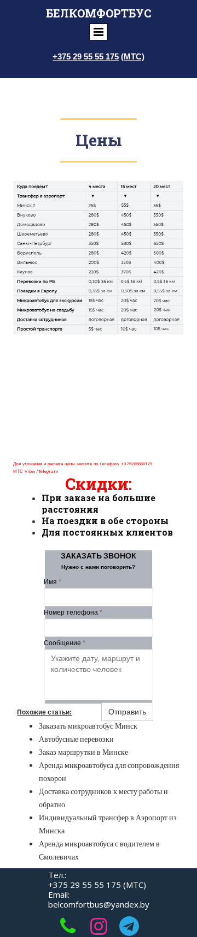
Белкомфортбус (98, 13)
